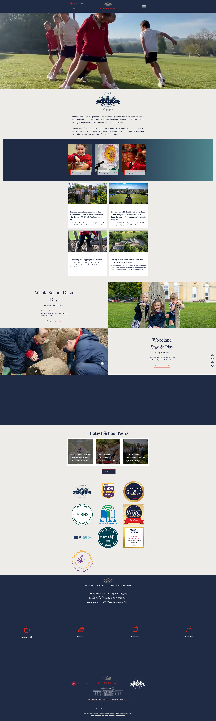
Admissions (81, 637)
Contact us (189, 637)
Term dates (135, 637)
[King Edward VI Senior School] (71, 3)
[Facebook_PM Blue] (212, 359)
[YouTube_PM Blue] (212, 366)
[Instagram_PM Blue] (212, 362)
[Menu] (144, 6)
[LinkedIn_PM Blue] (212, 355)
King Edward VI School (79, 4)
